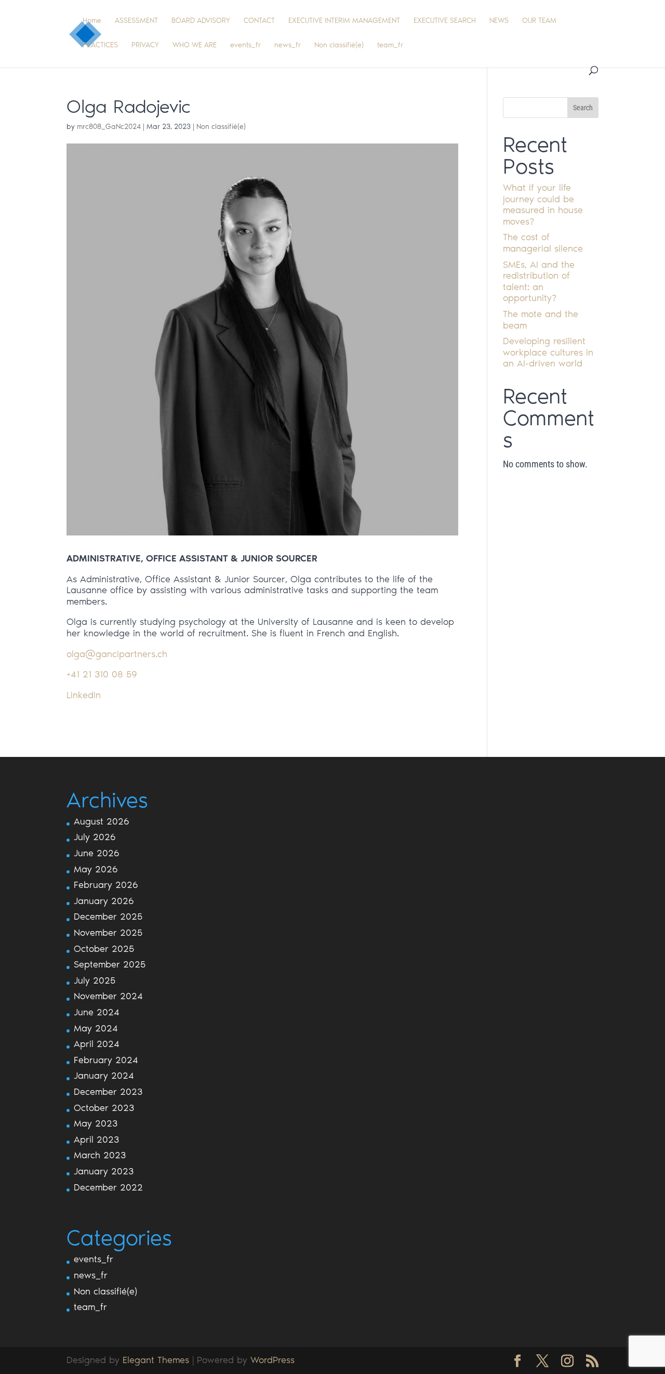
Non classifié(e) (339, 45)
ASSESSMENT (136, 21)
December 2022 (108, 1187)
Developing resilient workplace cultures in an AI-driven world (548, 352)
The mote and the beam (540, 319)
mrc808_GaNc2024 (109, 126)
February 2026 (106, 885)
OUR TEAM (539, 21)
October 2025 (104, 948)
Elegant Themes (156, 1360)
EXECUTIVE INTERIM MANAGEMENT (344, 21)
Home (92, 21)
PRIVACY (145, 45)
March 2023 (100, 1155)
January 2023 (104, 1171)
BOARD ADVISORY (200, 21)
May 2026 (96, 869)
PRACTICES (100, 45)
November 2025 (108, 932)
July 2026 (95, 837)
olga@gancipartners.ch (116, 654)
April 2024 (96, 1044)
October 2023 (104, 1108)
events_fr (245, 45)
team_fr (390, 45)
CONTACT (259, 21)
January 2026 (104, 901)
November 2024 (108, 996)
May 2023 (95, 1123)
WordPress (272, 1360)
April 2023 (96, 1139)
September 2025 (109, 964)
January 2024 (104, 1075)
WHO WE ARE (194, 45)
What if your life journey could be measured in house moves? (543, 204)
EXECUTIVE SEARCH (445, 21)
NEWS (499, 21)
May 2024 (96, 1028)
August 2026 (101, 821)
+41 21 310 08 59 (101, 674)
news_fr (287, 45)
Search (583, 107)
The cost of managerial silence (543, 242)
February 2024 (106, 1060)
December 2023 (108, 1091)
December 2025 (108, 916)
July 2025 (94, 980)
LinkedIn (83, 695)
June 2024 (96, 1012)
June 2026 (96, 853)
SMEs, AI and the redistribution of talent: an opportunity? (539, 281)
